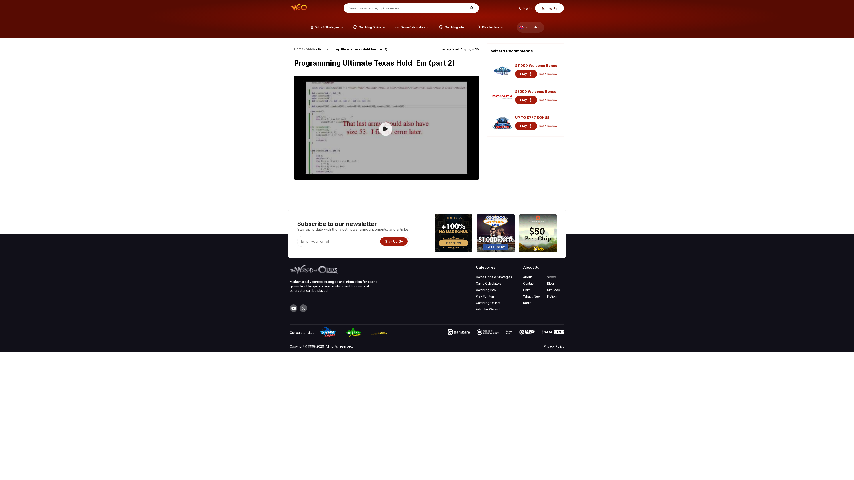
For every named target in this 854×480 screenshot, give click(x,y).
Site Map (553, 290)
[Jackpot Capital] (496, 233)
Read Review (548, 73)
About (527, 277)
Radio (527, 303)
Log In (527, 8)
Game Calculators (489, 283)
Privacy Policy (554, 346)
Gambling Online (488, 303)
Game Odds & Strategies (494, 277)
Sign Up (552, 8)
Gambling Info (486, 290)
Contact (528, 283)
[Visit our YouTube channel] (293, 308)
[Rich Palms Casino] (538, 233)
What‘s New (531, 296)
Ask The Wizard (488, 309)
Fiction (552, 296)
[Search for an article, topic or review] (471, 8)
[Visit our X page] (303, 308)
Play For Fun (485, 296)
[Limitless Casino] (453, 233)
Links (526, 290)
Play (524, 74)
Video (551, 277)
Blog (550, 283)
